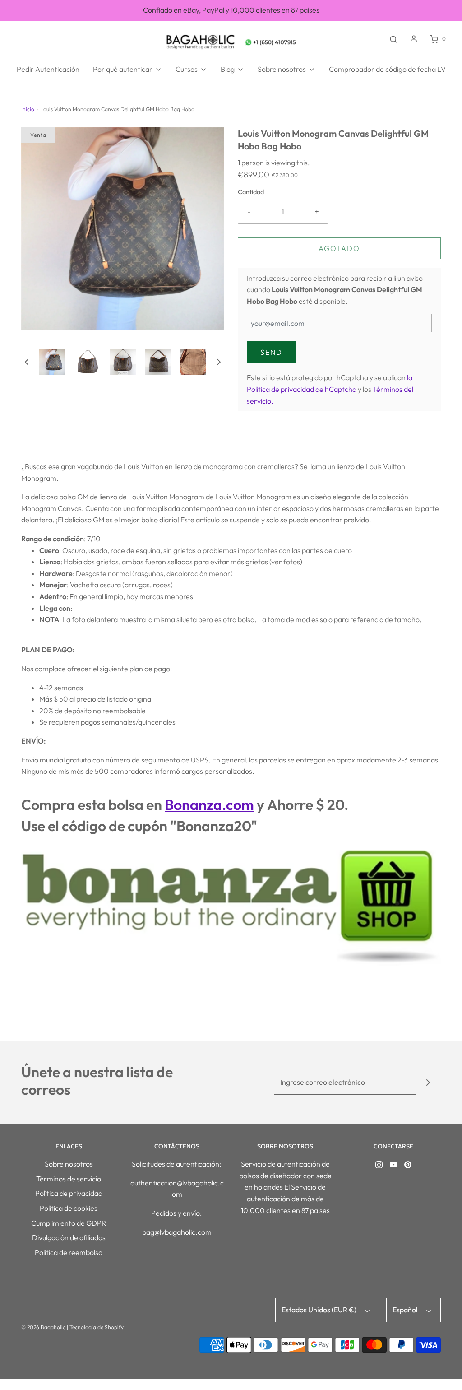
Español (406, 1309)
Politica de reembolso (68, 1252)
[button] (26, 361)
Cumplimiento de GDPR (68, 1222)
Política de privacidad (68, 1193)
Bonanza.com (209, 804)
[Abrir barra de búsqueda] (393, 39)
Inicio (27, 109)
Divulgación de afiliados (69, 1237)
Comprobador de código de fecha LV (387, 69)
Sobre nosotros (69, 1163)
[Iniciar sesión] (413, 39)
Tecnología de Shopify (96, 1327)
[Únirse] (428, 1082)
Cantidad (251, 192)
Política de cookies (68, 1208)
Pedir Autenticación (48, 69)
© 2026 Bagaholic (43, 1327)
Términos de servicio (68, 1178)
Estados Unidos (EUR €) (320, 1309)
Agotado (339, 248)
